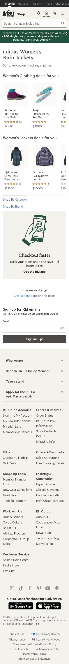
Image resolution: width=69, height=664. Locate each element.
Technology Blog (47, 538)
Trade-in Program (14, 500)
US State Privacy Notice (46, 639)
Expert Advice (45, 484)
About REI (43, 517)
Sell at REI (9, 528)
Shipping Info (45, 441)
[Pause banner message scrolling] (65, 33)
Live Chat (9, 571)
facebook (30, 588)
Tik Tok (21, 588)
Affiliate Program (14, 533)
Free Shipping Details (50, 463)
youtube (48, 588)
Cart (54, 13)
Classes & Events (47, 489)
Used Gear (10, 495)
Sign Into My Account (17, 415)
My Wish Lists (12, 426)
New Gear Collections (17, 489)
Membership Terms (34, 653)
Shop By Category (15, 199)
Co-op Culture (12, 522)
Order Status (44, 415)
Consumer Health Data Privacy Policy (34, 644)
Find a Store (11, 565)
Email (6, 321)
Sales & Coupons (47, 457)
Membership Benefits (17, 432)
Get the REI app (34, 271)
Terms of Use (16, 633)
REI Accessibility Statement (34, 658)
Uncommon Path (47, 495)
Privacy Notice (17, 639)
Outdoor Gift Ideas (15, 457)
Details (54, 313)
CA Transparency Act (46, 649)
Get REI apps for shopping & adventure (34, 598)
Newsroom (43, 532)
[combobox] (34, 23)
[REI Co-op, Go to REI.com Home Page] (8, 13)
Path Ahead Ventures (50, 500)
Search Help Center (16, 560)
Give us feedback (25, 295)
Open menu (62, 13)
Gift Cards (9, 463)
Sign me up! (34, 339)
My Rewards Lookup (17, 421)
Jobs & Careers (13, 517)
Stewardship (44, 543)
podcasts (57, 588)
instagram (12, 588)
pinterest (39, 588)
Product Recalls (19, 649)
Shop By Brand (13, 206)
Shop (21, 14)
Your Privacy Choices (48, 633)
